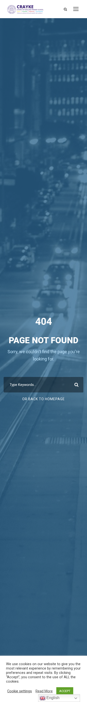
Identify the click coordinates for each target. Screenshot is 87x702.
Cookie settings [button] (19, 691)
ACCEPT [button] (64, 691)
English (52, 698)
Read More (44, 691)
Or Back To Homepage (43, 399)
